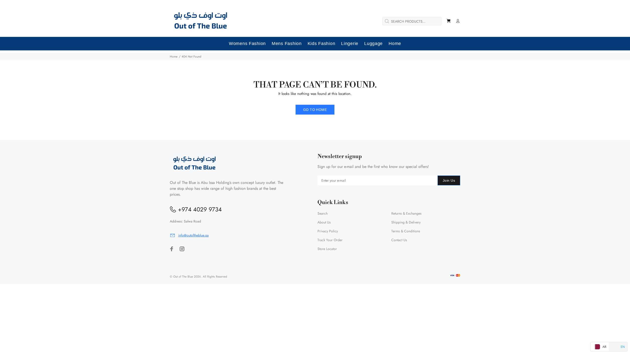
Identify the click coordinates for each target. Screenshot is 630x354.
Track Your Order (330, 239)
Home (173, 56)
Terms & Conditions (405, 231)
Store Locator (327, 248)
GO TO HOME (315, 110)
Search (322, 213)
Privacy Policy (327, 231)
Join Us (449, 180)
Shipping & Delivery (406, 222)
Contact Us (399, 239)
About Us (324, 222)
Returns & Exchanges (406, 213)
